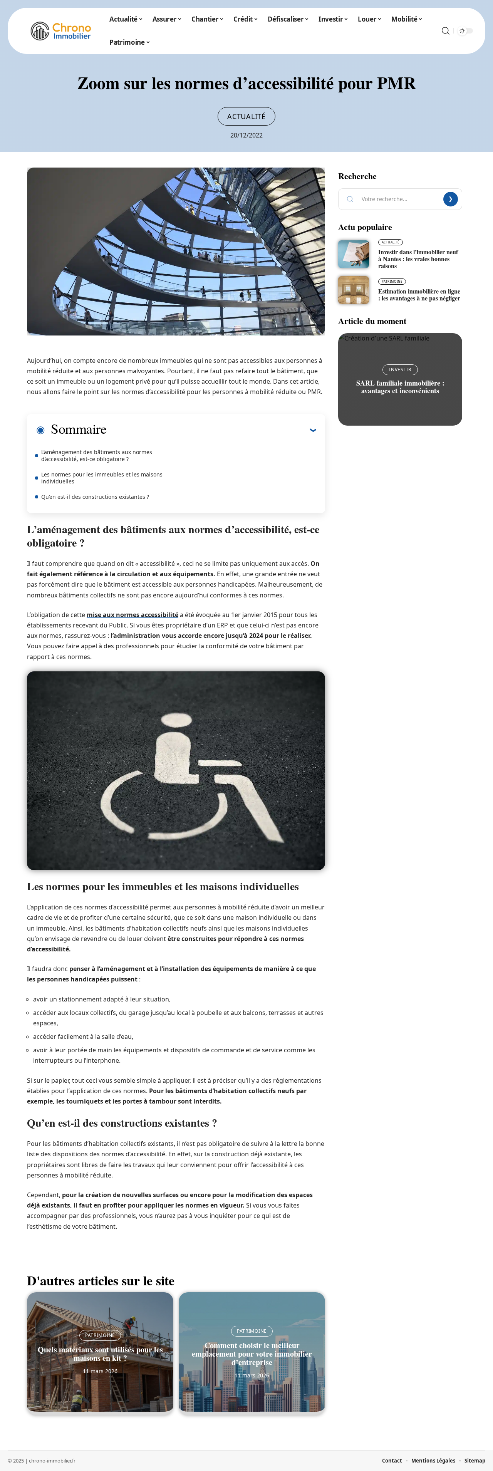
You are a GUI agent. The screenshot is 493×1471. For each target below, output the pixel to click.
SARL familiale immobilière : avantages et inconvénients (400, 387)
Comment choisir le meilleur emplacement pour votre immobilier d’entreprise (252, 1354)
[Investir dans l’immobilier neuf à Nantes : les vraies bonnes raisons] (353, 254)
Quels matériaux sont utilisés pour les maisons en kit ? (100, 1354)
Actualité (246, 116)
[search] (445, 30)
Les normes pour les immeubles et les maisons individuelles (102, 478)
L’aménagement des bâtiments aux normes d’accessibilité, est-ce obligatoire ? (96, 455)
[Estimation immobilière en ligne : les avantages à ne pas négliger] (353, 290)
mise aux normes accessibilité (132, 615)
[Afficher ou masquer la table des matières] (211, 429)
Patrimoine (100, 1335)
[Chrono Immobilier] (61, 30)
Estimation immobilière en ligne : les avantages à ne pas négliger (419, 294)
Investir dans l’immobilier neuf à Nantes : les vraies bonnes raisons (418, 258)
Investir (400, 369)
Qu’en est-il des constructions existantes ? (95, 496)
